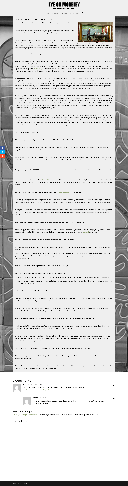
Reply (113, 385)
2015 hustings (38, 69)
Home (47, 13)
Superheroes (66, 13)
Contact (76, 13)
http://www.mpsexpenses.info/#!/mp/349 (36, 390)
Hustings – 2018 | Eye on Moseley (25, 415)
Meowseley (55, 13)
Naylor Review (64, 192)
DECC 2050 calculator (49, 180)
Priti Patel (85, 232)
